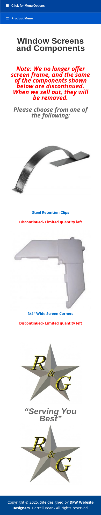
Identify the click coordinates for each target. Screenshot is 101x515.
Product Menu (22, 18)
